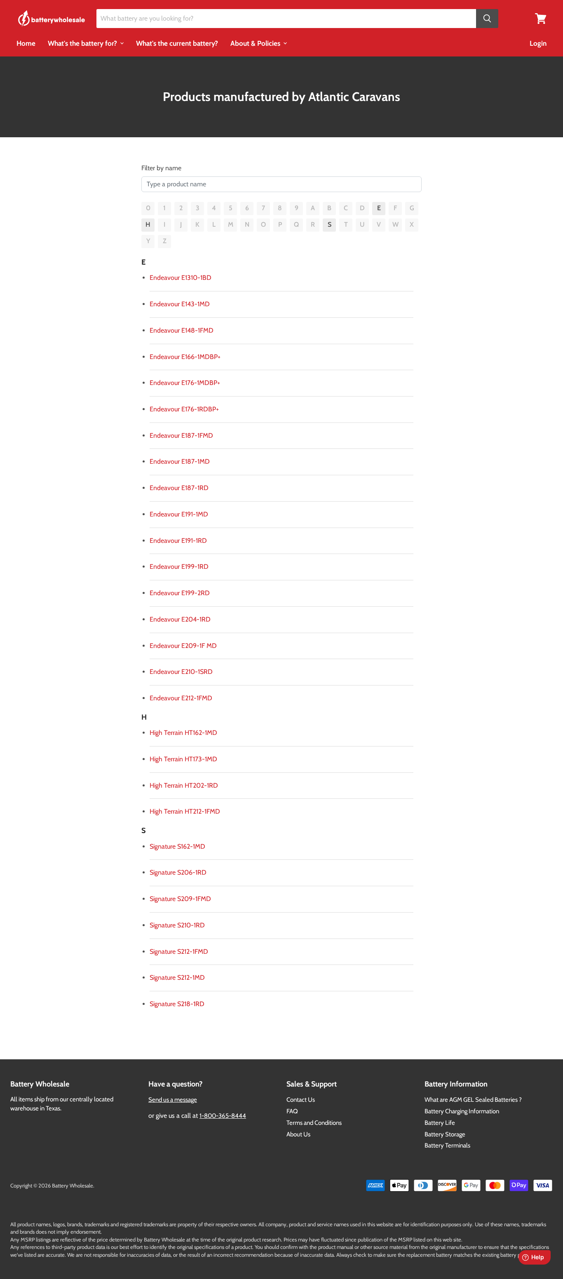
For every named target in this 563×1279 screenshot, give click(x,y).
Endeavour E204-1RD (180, 619)
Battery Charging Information (462, 1111)
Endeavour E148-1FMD (181, 330)
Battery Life (440, 1122)
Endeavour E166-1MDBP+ (185, 357)
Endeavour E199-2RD (180, 593)
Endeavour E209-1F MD (183, 646)
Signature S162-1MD (177, 846)
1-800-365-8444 (222, 1115)
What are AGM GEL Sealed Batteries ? (473, 1099)
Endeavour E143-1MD (180, 304)
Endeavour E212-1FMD (181, 698)
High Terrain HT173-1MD (183, 759)
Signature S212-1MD (177, 977)
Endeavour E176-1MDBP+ (185, 383)
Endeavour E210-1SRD (181, 672)
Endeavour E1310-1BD (180, 278)
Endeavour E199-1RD (179, 566)
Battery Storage (445, 1134)
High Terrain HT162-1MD (183, 733)
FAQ (292, 1111)
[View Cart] (541, 18)
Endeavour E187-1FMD (181, 435)
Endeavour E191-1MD (179, 514)
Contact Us (300, 1099)
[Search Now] (487, 18)
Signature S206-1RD (178, 872)
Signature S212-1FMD (179, 951)
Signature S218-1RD (177, 1004)
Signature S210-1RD (177, 925)
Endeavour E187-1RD (179, 488)
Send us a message (172, 1099)
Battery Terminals (447, 1145)
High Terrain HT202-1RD (184, 785)
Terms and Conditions (314, 1122)
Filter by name (161, 168)
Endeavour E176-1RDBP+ (184, 409)
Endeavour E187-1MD (180, 461)
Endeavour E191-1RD (178, 540)
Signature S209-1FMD (180, 899)
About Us (298, 1134)
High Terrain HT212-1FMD (185, 811)
